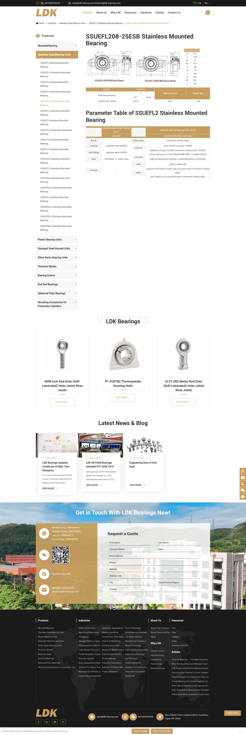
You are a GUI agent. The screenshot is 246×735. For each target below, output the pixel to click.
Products (87, 12)
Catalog (175, 637)
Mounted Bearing (47, 45)
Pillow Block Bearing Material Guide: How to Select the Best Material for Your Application (191, 694)
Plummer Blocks (47, 266)
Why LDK (116, 12)
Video (174, 641)
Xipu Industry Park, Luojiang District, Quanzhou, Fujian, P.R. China (186, 717)
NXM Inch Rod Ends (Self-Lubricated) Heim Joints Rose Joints (62, 386)
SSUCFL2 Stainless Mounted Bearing (55, 113)
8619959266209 (52, 3)
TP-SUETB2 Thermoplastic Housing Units (123, 384)
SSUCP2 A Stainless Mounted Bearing (55, 74)
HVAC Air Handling (87, 628)
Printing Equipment (110, 645)
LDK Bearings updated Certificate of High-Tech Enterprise (55, 466)
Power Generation (110, 671)
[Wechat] (243, 490)
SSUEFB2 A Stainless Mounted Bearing (55, 228)
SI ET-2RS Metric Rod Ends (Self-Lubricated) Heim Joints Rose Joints (183, 386)
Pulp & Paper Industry (111, 654)
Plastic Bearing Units (50, 239)
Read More (61, 402)
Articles (159, 12)
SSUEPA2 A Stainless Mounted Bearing (55, 209)
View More (50, 488)
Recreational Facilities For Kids (136, 641)
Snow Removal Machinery (136, 632)
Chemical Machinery (111, 641)
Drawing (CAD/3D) (180, 645)
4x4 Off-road (131, 658)
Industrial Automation (112, 663)
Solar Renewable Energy (89, 663)
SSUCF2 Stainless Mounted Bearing (54, 84)
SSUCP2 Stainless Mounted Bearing (54, 65)
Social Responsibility (160, 632)
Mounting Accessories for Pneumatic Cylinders (52, 304)
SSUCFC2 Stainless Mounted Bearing (55, 161)
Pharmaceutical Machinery (90, 645)
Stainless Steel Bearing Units (72, 23)
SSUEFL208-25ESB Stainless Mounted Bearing (147, 23)
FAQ (174, 628)
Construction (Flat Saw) (112, 637)
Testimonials (156, 664)
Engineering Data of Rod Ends (143, 464)
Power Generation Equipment (90, 654)
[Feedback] (243, 496)
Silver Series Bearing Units (53, 257)
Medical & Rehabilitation (113, 650)
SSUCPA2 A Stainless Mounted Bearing (56, 189)
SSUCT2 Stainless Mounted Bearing (54, 141)
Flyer (174, 632)
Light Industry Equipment (136, 650)
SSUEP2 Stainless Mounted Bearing (54, 199)
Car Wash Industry (133, 637)
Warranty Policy (158, 668)
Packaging (83, 637)
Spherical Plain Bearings (51, 293)
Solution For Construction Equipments (136, 667)
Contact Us (174, 12)
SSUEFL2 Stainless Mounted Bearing (105, 23)
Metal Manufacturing (134, 654)
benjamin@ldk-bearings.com (107, 3)
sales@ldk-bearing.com (83, 3)
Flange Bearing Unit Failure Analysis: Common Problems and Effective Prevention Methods (191, 681)
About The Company (160, 628)
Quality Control (157, 651)
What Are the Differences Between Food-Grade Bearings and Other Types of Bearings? (191, 664)
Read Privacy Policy (162, 731)
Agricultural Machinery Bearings (90, 632)
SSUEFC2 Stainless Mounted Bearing (55, 170)
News (153, 637)
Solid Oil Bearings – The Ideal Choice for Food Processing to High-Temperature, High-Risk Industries (191, 659)
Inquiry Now (232, 713)
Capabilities (156, 659)
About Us (101, 12)
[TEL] (243, 484)
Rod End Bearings (48, 284)
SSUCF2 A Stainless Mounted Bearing (55, 93)
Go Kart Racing (109, 658)
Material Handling (110, 632)
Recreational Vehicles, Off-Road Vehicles (90, 671)
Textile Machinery (133, 663)
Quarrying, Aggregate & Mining (113, 628)
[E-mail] (243, 477)
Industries (146, 12)
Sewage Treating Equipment (90, 641)
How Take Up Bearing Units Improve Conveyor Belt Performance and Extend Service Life (191, 685)
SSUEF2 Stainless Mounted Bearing (54, 122)
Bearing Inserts (46, 275)
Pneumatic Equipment (135, 671)
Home (41, 23)
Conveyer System (86, 658)
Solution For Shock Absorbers (113, 667)
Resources (130, 12)
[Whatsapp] (243, 471)
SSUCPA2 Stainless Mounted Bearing (55, 180)
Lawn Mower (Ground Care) (90, 650)
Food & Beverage (132, 628)
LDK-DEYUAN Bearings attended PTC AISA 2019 (100, 464)
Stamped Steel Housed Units (54, 248)
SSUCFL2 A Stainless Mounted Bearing (55, 132)
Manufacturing (157, 655)
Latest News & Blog (123, 423)
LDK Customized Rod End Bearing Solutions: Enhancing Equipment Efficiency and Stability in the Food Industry (191, 668)
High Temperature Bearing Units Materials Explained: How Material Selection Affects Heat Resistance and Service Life (191, 690)
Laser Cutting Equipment (90, 676)
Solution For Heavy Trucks (90, 667)
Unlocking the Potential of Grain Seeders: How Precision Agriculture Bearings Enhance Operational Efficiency (191, 672)
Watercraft (130, 676)
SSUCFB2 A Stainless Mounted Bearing (56, 218)
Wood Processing (133, 645)
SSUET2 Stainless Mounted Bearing (54, 151)
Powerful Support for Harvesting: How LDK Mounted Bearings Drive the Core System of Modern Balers (191, 677)
